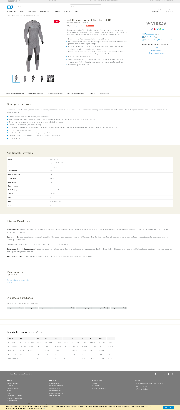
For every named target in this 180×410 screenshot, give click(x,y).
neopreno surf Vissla (119, 308)
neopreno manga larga (84, 308)
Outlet (56, 11)
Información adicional (55, 93)
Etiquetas (92, 93)
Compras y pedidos (13, 388)
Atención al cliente (12, 383)
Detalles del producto (35, 93)
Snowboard (10, 11)
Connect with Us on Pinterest (171, 374)
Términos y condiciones (99, 388)
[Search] (99, 6)
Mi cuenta (156, 11)
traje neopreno (31, 308)
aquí (44, 408)
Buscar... (73, 6)
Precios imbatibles (54, 383)
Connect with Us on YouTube (158, 374)
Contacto (22, 1)
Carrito (169, 11)
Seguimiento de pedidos (14, 395)
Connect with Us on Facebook (163, 374)
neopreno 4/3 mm (46, 308)
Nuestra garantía (12, 400)
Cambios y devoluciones (14, 398)
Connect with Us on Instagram (154, 374)
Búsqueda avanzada (12, 404)
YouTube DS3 (96, 386)
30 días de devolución (56, 393)
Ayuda (77, 11)
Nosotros (94, 383)
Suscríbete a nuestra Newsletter (21, 374)
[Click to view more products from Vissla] (156, 23)
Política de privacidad (33, 404)
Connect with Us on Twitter (167, 374)
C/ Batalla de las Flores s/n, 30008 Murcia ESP (150, 383)
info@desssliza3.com (142, 389)
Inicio (8, 15)
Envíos (9, 393)
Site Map (22, 404)
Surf (21, 11)
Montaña (31, 11)
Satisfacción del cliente (56, 386)
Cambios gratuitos (55, 391)
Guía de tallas (104, 93)
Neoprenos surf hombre (156, 53)
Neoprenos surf (156, 50)
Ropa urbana (44, 11)
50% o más (68, 11)
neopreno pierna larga (101, 308)
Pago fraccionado (54, 395)
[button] (16, 78)
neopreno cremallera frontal (64, 308)
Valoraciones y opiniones (75, 93)
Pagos (9, 391)
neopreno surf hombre (15, 308)
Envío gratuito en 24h (55, 388)
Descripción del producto (15, 93)
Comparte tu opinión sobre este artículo (77, 22)
